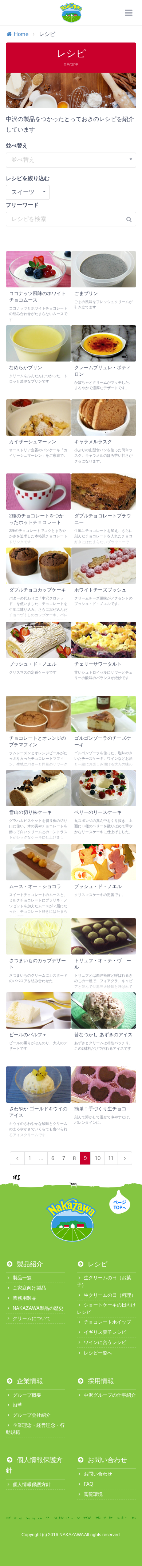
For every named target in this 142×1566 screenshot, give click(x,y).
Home (21, 34)
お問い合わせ (106, 1460)
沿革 (17, 1405)
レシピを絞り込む (28, 178)
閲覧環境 (93, 1494)
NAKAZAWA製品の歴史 (38, 1308)
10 (97, 1158)
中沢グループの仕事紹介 (110, 1395)
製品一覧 (22, 1277)
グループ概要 (27, 1395)
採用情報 (100, 1381)
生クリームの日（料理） (110, 1295)
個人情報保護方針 (32, 1484)
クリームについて (32, 1318)
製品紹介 (29, 1264)
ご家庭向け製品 (29, 1288)
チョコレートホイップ (107, 1322)
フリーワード (22, 205)
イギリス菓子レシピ (105, 1332)
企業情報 (29, 1381)
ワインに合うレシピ (105, 1342)
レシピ (96, 1264)
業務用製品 (24, 1298)
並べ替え (17, 145)
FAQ (88, 1484)
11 (111, 1158)
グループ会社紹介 (32, 1415)
